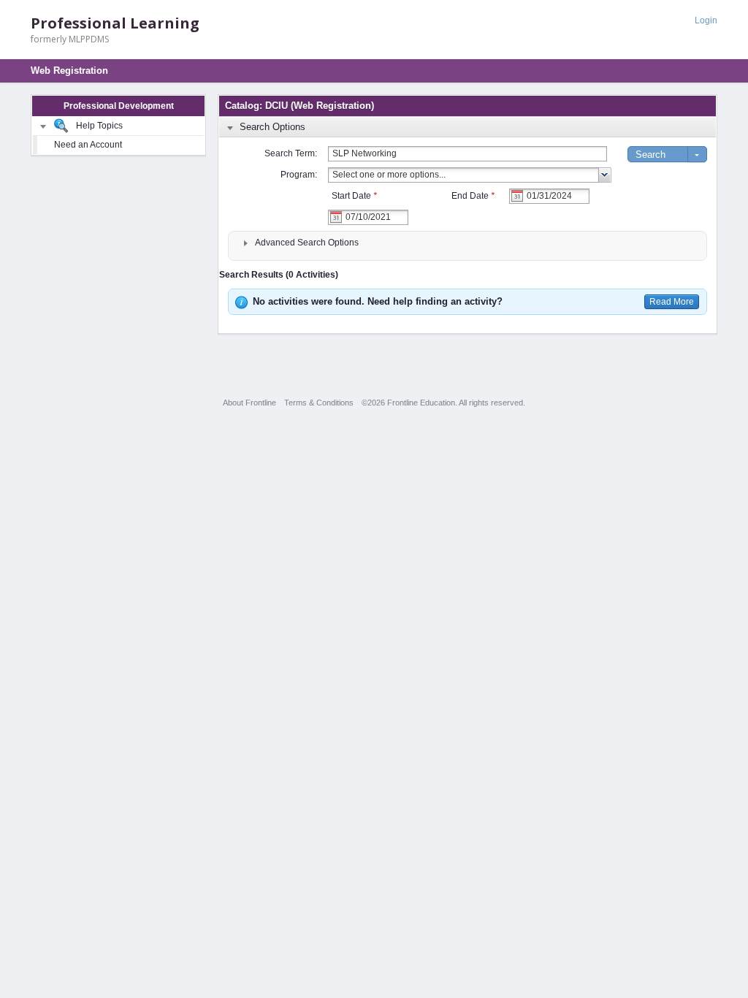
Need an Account (88, 145)
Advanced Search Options (307, 242)
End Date (473, 196)
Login (706, 20)
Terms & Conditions (319, 402)
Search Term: (290, 153)
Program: (298, 174)
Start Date (354, 196)
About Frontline (249, 402)
